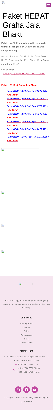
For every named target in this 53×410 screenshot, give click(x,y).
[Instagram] (18, 389)
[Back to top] (46, 403)
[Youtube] (35, 389)
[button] (48, 5)
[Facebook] (26, 389)
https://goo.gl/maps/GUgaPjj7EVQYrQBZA (24, 73)
